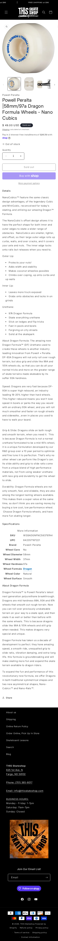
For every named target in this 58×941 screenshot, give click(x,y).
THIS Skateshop (27, 924)
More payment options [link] (29, 183)
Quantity (6, 150)
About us (11, 712)
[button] (6, 12)
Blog (8, 754)
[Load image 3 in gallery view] (43, 83)
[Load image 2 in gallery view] (28, 83)
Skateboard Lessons (17, 740)
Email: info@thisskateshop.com (24, 790)
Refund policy (26, 928)
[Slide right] (54, 84)
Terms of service (21, 932)
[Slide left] (3, 84)
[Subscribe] (46, 877)
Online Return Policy (17, 726)
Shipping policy (39, 932)
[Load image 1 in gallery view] (14, 83)
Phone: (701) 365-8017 (19, 782)
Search (10, 747)
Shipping (5, 129)
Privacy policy (42, 928)
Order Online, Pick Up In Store (22, 733)
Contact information (30, 937)
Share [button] (9, 697)
